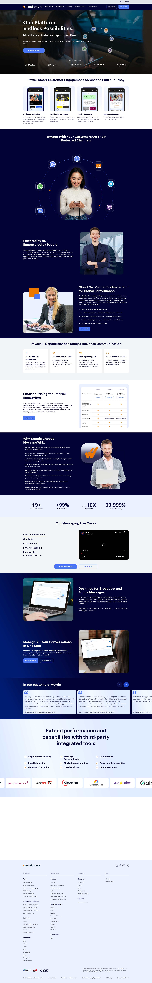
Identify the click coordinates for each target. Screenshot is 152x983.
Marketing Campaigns (30, 924)
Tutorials (53, 927)
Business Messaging (57, 885)
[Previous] (119, 684)
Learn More (29, 418)
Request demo (35, 50)
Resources (59, 6)
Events (52, 913)
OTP (51, 891)
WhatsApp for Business (58, 896)
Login (127, 1)
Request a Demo (30, 660)
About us (81, 882)
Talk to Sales (88, 566)
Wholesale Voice (28, 885)
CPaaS (52, 882)
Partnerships (92, 6)
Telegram (79, 41)
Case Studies (54, 921)
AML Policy (109, 978)
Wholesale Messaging (30, 888)
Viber (72, 41)
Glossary (53, 919)
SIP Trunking (27, 891)
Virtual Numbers (28, 893)
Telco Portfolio (28, 882)
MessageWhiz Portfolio (31, 905)
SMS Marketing (55, 888)
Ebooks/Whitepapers (57, 916)
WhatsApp (65, 41)
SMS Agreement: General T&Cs (33, 978)
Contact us (111, 7)
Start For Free (46, 660)
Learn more (84, 329)
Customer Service (29, 927)
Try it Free (123, 7)
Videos (52, 924)
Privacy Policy (52, 978)
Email (86, 41)
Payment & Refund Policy (69, 978)
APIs (51, 938)
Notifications (27, 930)
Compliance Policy (123, 978)
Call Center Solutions (57, 893)
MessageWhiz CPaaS (30, 907)
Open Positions (83, 902)
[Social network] (117, 865)
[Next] (126, 684)
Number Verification (30, 896)
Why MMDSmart (80, 6)
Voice (25, 955)
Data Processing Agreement (91, 978)
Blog (51, 910)
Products (48, 6)
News (52, 907)
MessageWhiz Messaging (31, 910)
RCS (59, 41)
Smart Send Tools (29, 933)
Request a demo (66, 566)
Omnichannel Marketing (58, 899)
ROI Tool (53, 930)
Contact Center (28, 913)
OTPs (25, 921)
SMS (55, 41)
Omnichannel (27, 960)
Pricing (69, 6)
